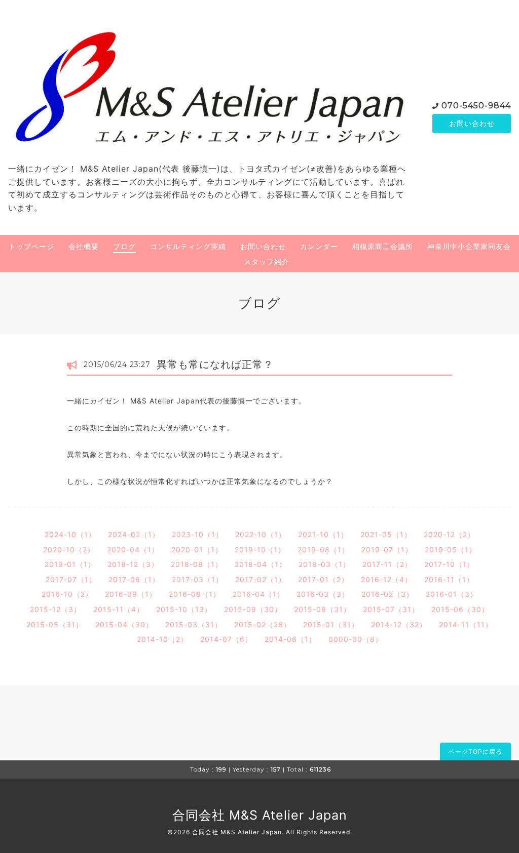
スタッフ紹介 (266, 261)
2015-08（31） (322, 609)
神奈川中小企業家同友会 (469, 246)
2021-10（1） (323, 534)
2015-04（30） (124, 624)
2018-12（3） (133, 564)
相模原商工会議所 (382, 246)
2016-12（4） (386, 579)
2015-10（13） (184, 609)
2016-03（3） (322, 594)
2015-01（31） (331, 624)
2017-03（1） (197, 579)
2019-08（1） (323, 549)
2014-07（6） (226, 639)
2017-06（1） (134, 579)
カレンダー (319, 246)
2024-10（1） (70, 534)
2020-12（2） (449, 534)
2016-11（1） (449, 579)
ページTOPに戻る (475, 751)
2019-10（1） (260, 549)
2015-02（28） (262, 624)
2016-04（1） (258, 594)
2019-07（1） (387, 549)
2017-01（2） (323, 579)
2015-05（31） (54, 624)
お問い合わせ (472, 123)
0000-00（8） (355, 639)
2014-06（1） (290, 639)
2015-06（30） (460, 609)
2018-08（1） (197, 564)
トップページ (31, 246)
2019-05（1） (450, 549)
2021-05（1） (386, 534)
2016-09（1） (131, 594)
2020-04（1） (133, 549)
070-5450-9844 (476, 105)
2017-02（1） (260, 579)
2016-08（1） (194, 594)
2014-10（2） (162, 639)
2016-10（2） (67, 594)
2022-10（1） (260, 534)
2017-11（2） (387, 564)
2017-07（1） (71, 579)
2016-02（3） (387, 594)
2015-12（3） (55, 609)
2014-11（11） (466, 624)
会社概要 (83, 246)
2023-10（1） (197, 534)
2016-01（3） (451, 594)
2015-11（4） (118, 609)
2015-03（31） (193, 624)
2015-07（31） (391, 609)
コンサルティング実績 (188, 246)
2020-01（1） (197, 549)
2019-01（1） (70, 564)
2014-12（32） (399, 624)
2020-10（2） (69, 549)
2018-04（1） (260, 564)
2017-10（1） (449, 564)
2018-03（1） (324, 564)
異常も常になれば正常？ (215, 364)
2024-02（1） (134, 534)
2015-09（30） (253, 609)
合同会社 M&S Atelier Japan (259, 815)
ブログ (124, 246)
